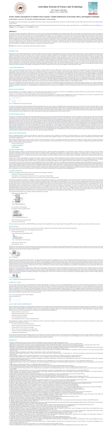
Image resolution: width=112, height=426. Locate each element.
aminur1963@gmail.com (97, 25)
